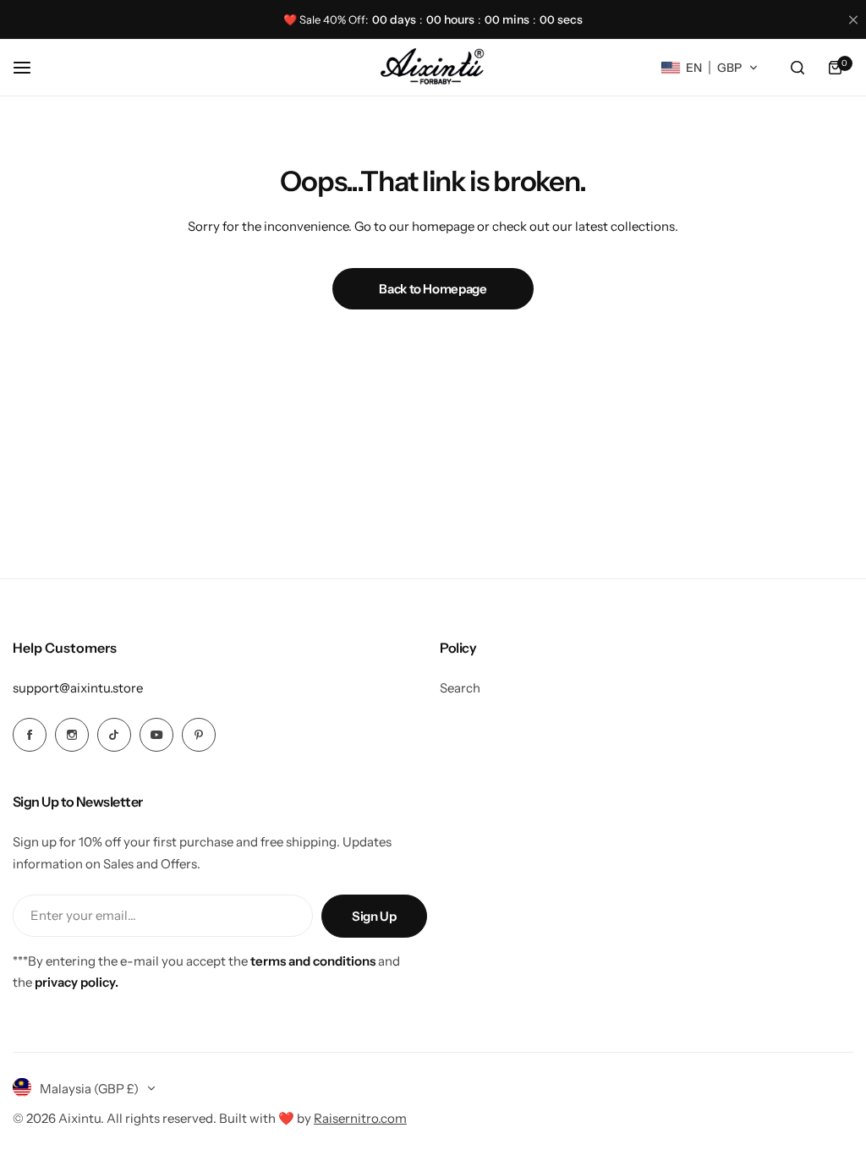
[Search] (797, 67)
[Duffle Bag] (433, 67)
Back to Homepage (432, 289)
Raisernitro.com (360, 1118)
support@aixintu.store (78, 688)
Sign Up (374, 916)
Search (460, 688)
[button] (709, 67)
